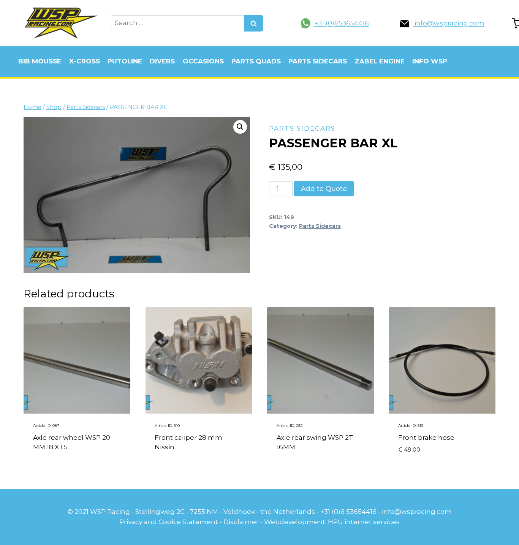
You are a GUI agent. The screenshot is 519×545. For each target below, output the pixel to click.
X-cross (84, 61)
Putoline (125, 61)
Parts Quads (256, 61)
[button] (240, 127)
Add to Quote (324, 189)
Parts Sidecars (317, 61)
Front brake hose (426, 437)
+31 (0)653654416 (341, 23)
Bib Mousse (39, 61)
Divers (162, 61)
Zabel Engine (380, 61)
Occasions (203, 61)
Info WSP (429, 61)
